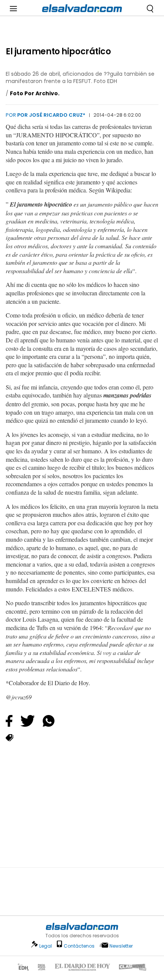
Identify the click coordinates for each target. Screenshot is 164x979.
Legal (45, 946)
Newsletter (121, 946)
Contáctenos (79, 946)
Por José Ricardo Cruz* (51, 115)
